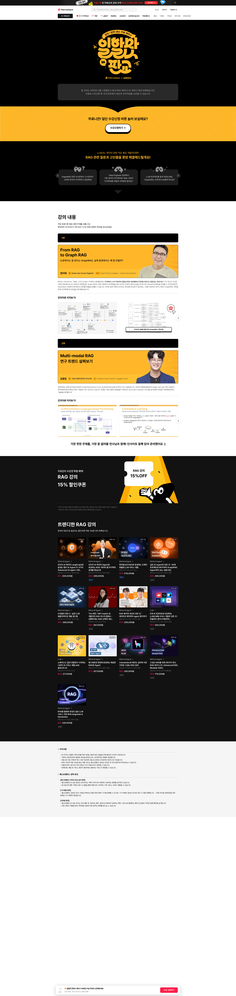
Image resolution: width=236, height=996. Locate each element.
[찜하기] (60, 989)
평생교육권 (187, 16)
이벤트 (162, 16)
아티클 (169, 16)
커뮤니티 (164, 10)
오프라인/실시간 (133, 16)
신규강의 (122, 16)
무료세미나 (146, 16)
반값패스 (114, 16)
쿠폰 (96, 16)
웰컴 (155, 16)
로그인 (157, 10)
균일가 (105, 16)
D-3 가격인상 (84, 16)
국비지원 (177, 16)
